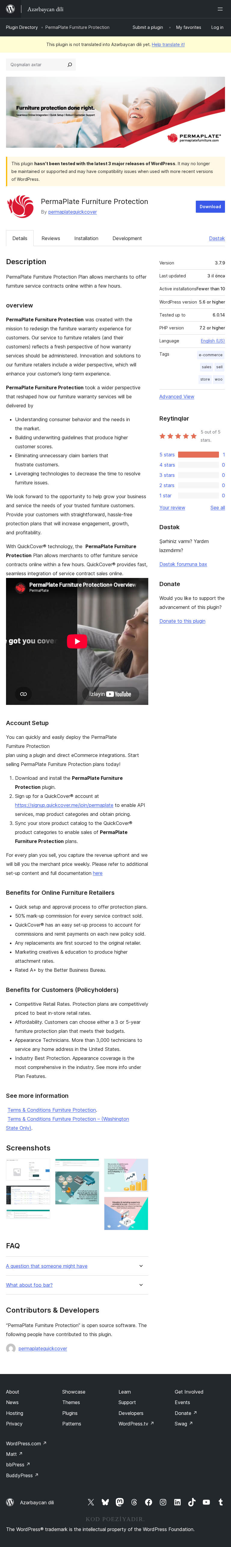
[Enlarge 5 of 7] (91, 1179)
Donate (186, 1413)
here (98, 873)
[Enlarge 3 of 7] (42, 1218)
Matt (14, 1454)
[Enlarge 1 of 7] (42, 1167)
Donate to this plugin (182, 621)
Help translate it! (168, 44)
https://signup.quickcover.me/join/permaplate (64, 805)
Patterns (71, 1424)
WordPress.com (26, 1443)
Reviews (51, 238)
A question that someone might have (47, 1266)
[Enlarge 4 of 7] (91, 1167)
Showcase (73, 1392)
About (12, 1392)
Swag (184, 1424)
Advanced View (176, 397)
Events (182, 1402)
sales (206, 367)
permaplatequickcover (72, 212)
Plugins (70, 1413)
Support (127, 1402)
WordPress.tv (136, 1424)
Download (210, 206)
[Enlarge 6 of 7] (140, 1167)
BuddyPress (22, 1475)
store (205, 379)
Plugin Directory (22, 27)
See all (218, 508)
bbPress (18, 1465)
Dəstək (217, 238)
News (12, 1402)
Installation (86, 238)
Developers (131, 1413)
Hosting (14, 1413)
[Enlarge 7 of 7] (140, 1205)
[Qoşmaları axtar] (70, 65)
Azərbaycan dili (37, 1502)
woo (219, 379)
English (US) (213, 340)
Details (19, 238)
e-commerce (211, 355)
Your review (172, 508)
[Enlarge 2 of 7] (42, 1193)
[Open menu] (221, 9)
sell (219, 367)
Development (127, 238)
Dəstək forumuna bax (183, 564)
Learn (125, 1392)
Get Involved (189, 1392)
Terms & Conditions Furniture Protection (52, 1110)
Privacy (14, 1424)
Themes (71, 1402)
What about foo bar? (29, 1285)
